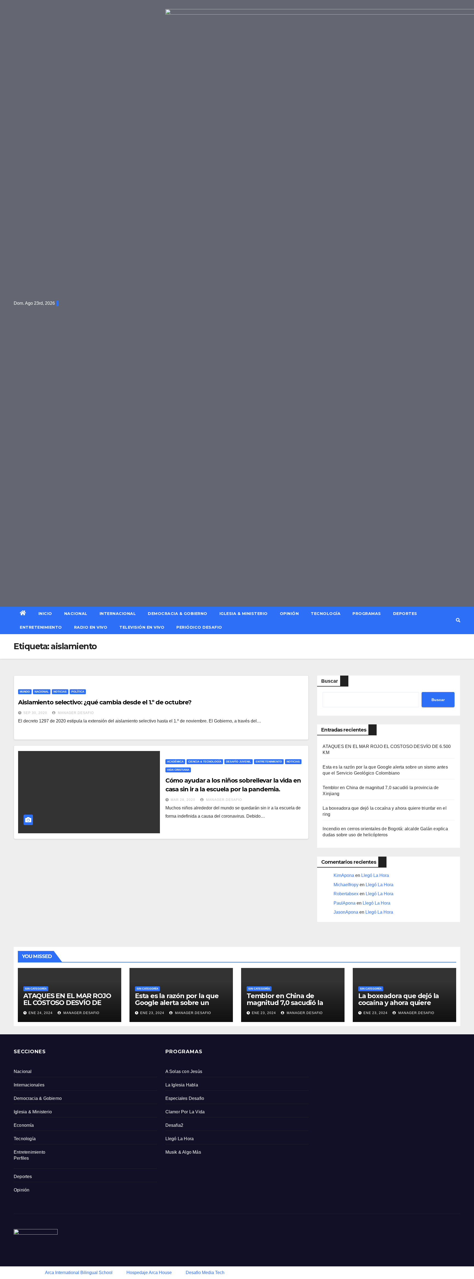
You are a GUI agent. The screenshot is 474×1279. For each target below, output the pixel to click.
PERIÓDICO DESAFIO (199, 627)
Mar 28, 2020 (183, 800)
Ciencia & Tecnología (204, 761)
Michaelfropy (346, 884)
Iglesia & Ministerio (243, 613)
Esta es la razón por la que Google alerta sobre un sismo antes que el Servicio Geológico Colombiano (178, 1006)
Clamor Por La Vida (185, 1111)
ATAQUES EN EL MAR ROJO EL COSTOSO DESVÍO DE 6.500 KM (67, 1002)
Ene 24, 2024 (41, 1013)
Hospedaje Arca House (149, 1272)
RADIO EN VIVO (91, 627)
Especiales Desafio (184, 1098)
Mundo (25, 691)
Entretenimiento (41, 627)
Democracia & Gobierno (177, 613)
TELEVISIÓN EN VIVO (141, 627)
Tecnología (325, 613)
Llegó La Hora (375, 875)
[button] (458, 620)
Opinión (289, 613)
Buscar (329, 681)
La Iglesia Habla (181, 1085)
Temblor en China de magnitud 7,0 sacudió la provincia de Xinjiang (285, 1002)
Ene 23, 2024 (152, 1013)
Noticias (60, 691)
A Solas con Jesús (183, 1071)
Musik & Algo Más (183, 1152)
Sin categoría (36, 988)
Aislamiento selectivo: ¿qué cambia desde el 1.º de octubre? (104, 702)
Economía (24, 1125)
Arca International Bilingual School (78, 1272)
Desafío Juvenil (238, 761)
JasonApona (346, 912)
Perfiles (21, 1158)
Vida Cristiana (178, 769)
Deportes (405, 613)
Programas (366, 613)
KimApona (344, 875)
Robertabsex (346, 893)
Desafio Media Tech (205, 1272)
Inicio (45, 613)
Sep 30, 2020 (35, 713)
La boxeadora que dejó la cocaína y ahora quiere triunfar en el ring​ (398, 1002)
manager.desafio (75, 713)
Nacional (76, 613)
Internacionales (29, 1085)
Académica (175, 761)
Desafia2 (174, 1125)
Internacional (118, 613)
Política (77, 691)
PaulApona (345, 903)
